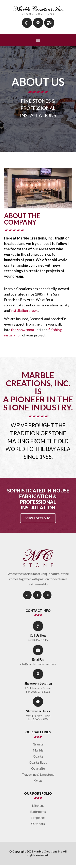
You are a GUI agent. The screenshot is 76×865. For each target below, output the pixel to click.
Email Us (38, 659)
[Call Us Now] (38, 626)
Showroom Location (38, 683)
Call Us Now (38, 635)
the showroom (22, 329)
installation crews (24, 310)
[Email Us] (38, 650)
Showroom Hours (38, 711)
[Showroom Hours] (38, 701)
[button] (38, 40)
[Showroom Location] (38, 674)
